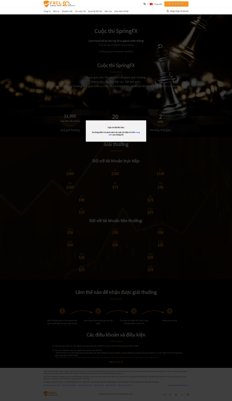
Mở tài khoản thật (176, 4)
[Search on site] (145, 4)
